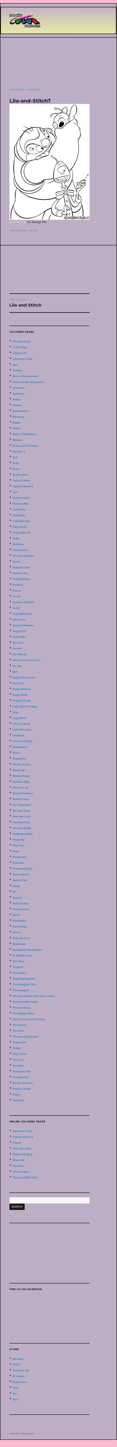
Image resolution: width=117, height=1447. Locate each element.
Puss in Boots (20, 874)
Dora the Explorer (23, 555)
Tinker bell (19, 1042)
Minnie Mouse (21, 775)
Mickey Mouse (21, 764)
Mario (16, 752)
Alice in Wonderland (25, 376)
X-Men (16, 1094)
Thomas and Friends (25, 1036)
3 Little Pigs (19, 347)
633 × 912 (33, 230)
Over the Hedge (21, 828)
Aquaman (18, 393)
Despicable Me (21, 532)
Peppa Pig (18, 839)
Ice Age (16, 665)
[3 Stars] (17, 221)
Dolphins (18, 544)
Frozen (16, 590)
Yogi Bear (18, 1100)
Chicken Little (21, 497)
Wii (14, 1393)
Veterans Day (20, 1077)
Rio (14, 891)
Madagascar (19, 747)
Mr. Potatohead (21, 804)
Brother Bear (20, 474)
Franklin (17, 584)
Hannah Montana (23, 625)
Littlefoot (18, 735)
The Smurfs (19, 1025)
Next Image (34, 89)
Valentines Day (21, 1071)
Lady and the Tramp (24, 706)
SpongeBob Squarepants (27, 949)
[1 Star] (10, 221)
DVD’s (16, 1364)
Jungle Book (19, 694)
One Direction (21, 822)
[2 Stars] (14, 221)
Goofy (16, 607)
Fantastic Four (21, 567)
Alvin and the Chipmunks (28, 382)
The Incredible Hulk (24, 1001)
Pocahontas (19, 857)
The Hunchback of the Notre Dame (33, 996)
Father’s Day (20, 573)
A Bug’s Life (19, 353)
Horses (16, 648)
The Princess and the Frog (28, 1019)
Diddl (15, 538)
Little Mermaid (21, 729)
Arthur (16, 399)
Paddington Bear (22, 833)
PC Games (18, 1376)
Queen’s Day (19, 880)
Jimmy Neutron (21, 689)
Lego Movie (19, 718)
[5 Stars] (24, 221)
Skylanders (19, 920)
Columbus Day (21, 521)
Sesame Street (21, 909)
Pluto (15, 851)
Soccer (16, 932)
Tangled (17, 967)
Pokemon (18, 862)
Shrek (16, 914)
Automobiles (20, 411)
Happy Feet (19, 631)
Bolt (14, 457)
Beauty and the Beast (25, 445)
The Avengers (20, 990)
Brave (15, 468)
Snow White (19, 926)
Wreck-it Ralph (21, 1088)
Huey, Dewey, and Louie (26, 660)
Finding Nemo (21, 579)
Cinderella (18, 515)
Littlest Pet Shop (22, 741)
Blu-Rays (17, 1358)
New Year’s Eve (21, 816)
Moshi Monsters (22, 793)
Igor (15, 671)
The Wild (18, 1030)
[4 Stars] (21, 221)
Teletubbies (19, 972)
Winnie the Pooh (22, 1082)
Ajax (15, 364)
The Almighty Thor (24, 984)
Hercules (18, 642)
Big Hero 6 (18, 451)
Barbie (16, 428)
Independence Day (23, 677)
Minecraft (18, 770)
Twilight (17, 1065)
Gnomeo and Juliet (23, 602)
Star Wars (18, 961)
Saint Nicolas (20, 903)
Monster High (21, 781)
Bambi (16, 422)
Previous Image (17, 89)
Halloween (19, 619)
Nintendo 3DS (20, 1370)
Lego (15, 712)
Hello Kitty (19, 636)
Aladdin (17, 370)
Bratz (15, 463)
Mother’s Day (20, 799)
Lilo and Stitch (21, 723)
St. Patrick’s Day (22, 955)
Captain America (22, 486)
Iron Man (18, 683)
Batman (17, 439)
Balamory (18, 416)
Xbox (15, 1399)
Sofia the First (21, 938)
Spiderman (19, 943)
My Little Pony (21, 810)
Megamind (19, 758)
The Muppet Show (23, 1013)
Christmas (18, 509)
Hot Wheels (19, 654)
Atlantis (17, 405)
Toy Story (18, 1059)
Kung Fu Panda (21, 700)
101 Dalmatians (21, 341)
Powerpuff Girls (22, 868)
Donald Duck (20, 550)
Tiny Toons (19, 1054)
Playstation (19, 1382)
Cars (15, 492)
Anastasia (18, 387)
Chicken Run (20, 503)
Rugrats (17, 897)
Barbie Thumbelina (24, 434)
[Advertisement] (59, 62)
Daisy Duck (19, 526)
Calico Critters (21, 480)
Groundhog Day (22, 613)
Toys (15, 1387)
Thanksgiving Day (23, 978)
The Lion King (21, 1007)
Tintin (16, 1048)
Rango (16, 886)
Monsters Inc (20, 787)
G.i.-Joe (16, 596)
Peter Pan (18, 845)
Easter (16, 561)
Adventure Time (22, 358)
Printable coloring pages (21, 1433)
